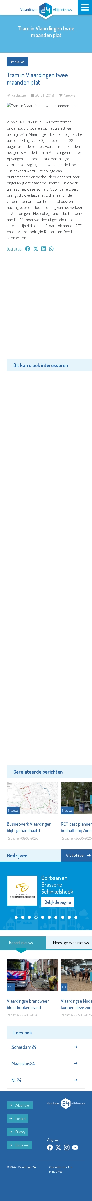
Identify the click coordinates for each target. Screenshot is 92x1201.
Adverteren (22, 1103)
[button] (16, 914)
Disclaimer (22, 1143)
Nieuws (19, 61)
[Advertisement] (46, 309)
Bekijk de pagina (58, 897)
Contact (20, 1116)
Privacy (20, 1129)
